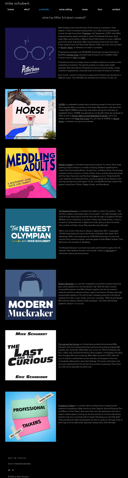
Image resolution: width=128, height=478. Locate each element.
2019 (75, 57)
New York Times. (82, 118)
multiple (69, 55)
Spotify (64, 47)
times (76, 55)
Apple (70, 47)
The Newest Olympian (68, 211)
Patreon (95, 176)
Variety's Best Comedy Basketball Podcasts (89, 115)
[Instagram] (13, 470)
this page (110, 250)
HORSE (62, 104)
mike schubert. (17, 3)
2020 (83, 57)
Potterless (86, 33)
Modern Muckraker (66, 284)
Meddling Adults (65, 164)
